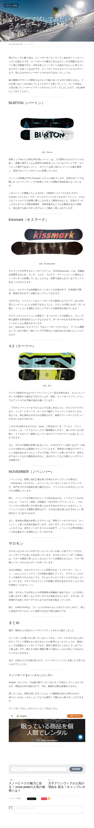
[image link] (47, 728)
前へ (12, 780)
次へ (50, 780)
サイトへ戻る (12, 6)
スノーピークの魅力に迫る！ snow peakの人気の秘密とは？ (27, 787)
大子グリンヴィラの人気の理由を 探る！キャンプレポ (66, 785)
